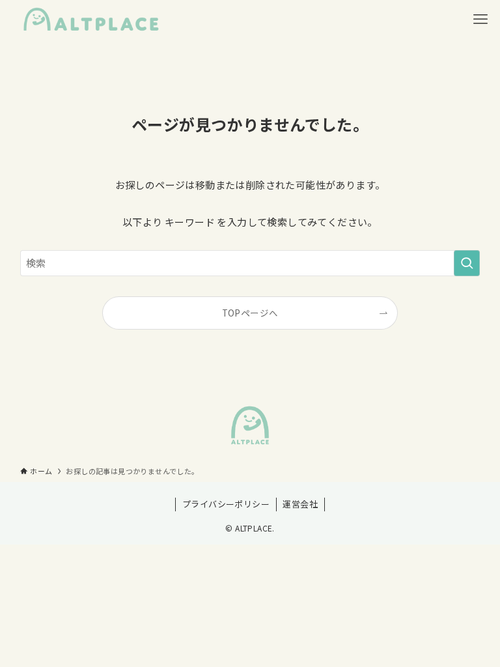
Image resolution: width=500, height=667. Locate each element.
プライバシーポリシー (226, 504)
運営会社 (300, 504)
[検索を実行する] (467, 263)
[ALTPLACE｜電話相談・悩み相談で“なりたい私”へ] (91, 19)
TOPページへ (250, 312)
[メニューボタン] (480, 19)
